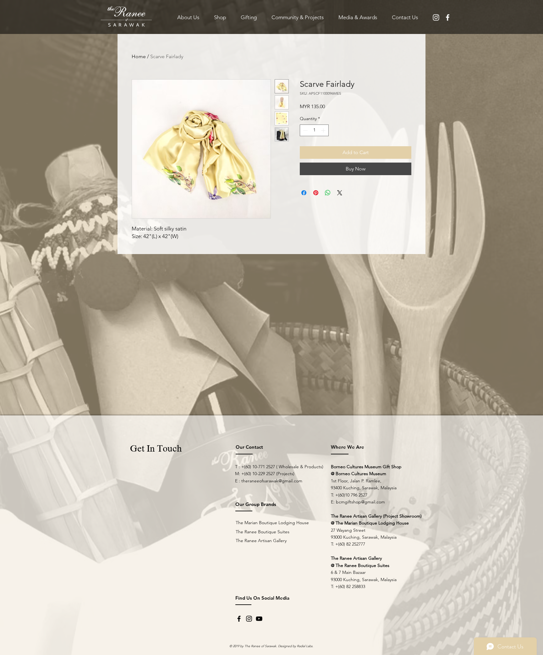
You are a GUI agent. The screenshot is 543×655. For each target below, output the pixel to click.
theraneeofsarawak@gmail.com (271, 481)
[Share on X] (339, 193)
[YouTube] (259, 619)
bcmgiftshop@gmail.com (360, 502)
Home (139, 56)
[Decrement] (305, 130)
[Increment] (324, 130)
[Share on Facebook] (304, 193)
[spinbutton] (314, 130)
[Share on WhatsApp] (328, 193)
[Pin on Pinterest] (316, 193)
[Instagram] (249, 619)
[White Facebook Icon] (447, 17)
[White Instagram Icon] (436, 17)
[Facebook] (239, 619)
